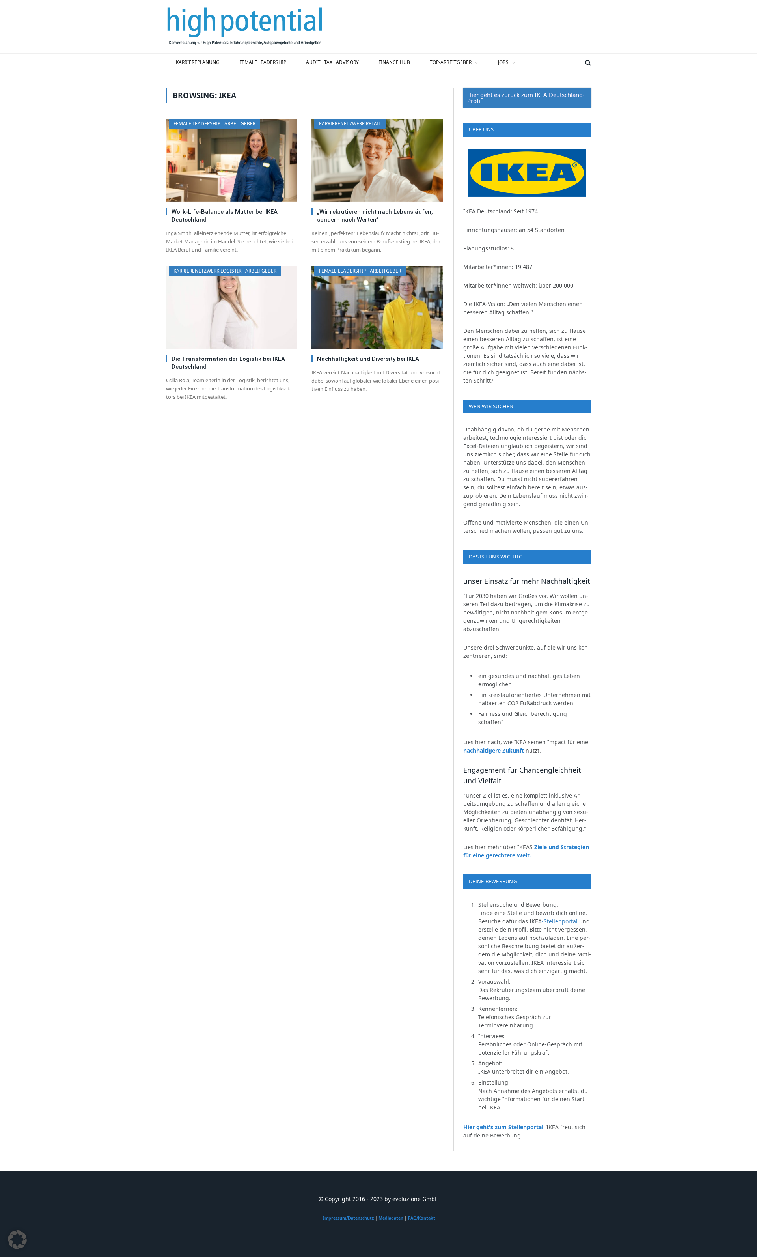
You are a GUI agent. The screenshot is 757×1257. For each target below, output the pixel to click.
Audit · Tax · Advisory (332, 62)
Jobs (503, 62)
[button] (17, 1239)
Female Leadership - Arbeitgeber (214, 123)
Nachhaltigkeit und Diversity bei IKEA (368, 358)
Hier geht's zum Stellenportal (503, 1127)
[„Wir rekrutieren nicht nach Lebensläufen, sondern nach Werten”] (377, 160)
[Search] (587, 62)
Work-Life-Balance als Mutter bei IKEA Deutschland (225, 215)
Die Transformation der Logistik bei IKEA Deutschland (228, 362)
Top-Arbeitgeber (451, 62)
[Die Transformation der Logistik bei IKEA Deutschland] (231, 307)
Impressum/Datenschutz (348, 1218)
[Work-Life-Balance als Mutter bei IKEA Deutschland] (231, 160)
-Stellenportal (560, 921)
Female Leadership (262, 62)
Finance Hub (394, 62)
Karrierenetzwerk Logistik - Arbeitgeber (224, 270)
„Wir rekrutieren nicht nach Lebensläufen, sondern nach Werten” (375, 215)
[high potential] (244, 26)
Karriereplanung (198, 62)
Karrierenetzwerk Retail (350, 123)
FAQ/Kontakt (421, 1218)
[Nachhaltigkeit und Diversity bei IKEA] (377, 307)
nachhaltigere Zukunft (493, 750)
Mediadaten (390, 1218)
